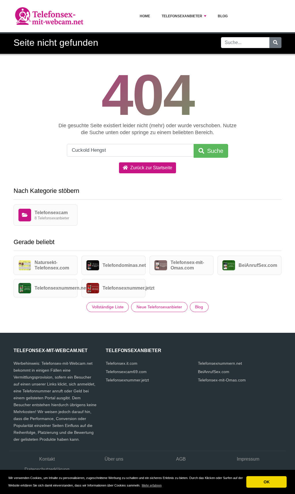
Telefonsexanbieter (182, 16)
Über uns (114, 459)
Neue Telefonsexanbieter (159, 307)
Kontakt (47, 459)
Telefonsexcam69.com (126, 371)
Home (145, 16)
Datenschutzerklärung (46, 469)
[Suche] (275, 42)
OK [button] (267, 482)
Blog (223, 16)
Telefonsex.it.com (121, 363)
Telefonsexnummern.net (220, 363)
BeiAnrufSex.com (213, 371)
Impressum (248, 459)
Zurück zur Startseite (150, 167)
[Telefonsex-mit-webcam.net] (50, 16)
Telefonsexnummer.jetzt (127, 380)
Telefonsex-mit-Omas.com (222, 380)
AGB (181, 459)
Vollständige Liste (108, 307)
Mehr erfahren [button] (152, 485)
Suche (214, 151)
